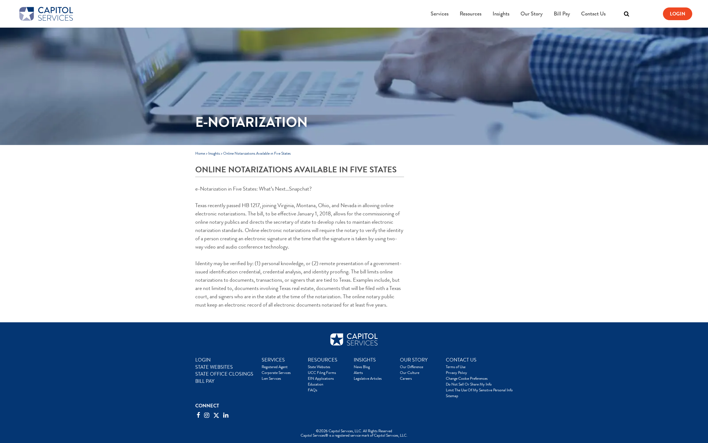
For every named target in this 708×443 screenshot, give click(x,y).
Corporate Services (276, 372)
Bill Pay (562, 14)
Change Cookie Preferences (467, 378)
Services (440, 14)
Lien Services (271, 378)
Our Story (531, 14)
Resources (470, 14)
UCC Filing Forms (322, 372)
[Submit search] (615, 14)
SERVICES (273, 359)
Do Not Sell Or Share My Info (469, 384)
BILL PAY (204, 381)
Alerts (358, 372)
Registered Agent (275, 367)
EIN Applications (321, 378)
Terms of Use (455, 367)
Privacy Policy (456, 372)
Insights (501, 14)
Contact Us (593, 14)
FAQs (312, 390)
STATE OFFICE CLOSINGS (224, 374)
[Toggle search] (626, 13)
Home (200, 153)
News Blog (362, 367)
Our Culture (409, 372)
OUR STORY (414, 359)
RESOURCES (322, 359)
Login (677, 13)
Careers (406, 378)
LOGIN (203, 359)
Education (315, 384)
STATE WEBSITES (214, 367)
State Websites (319, 367)
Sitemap (452, 396)
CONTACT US (461, 359)
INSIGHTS (365, 359)
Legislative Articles (368, 378)
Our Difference (411, 367)
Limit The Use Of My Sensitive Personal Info (479, 390)
